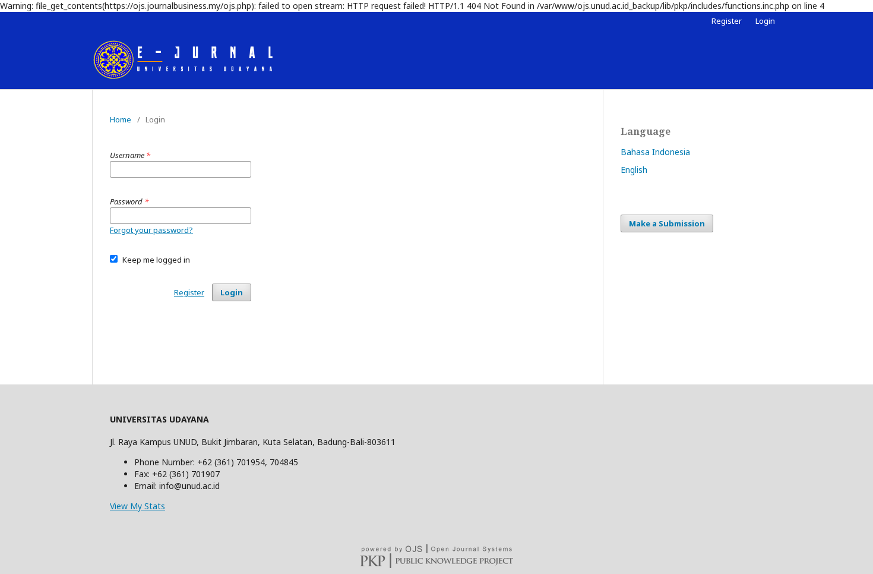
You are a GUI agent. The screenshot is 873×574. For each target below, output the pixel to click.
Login (765, 20)
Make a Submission (667, 223)
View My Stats (137, 506)
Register (726, 20)
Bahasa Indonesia (655, 151)
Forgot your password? (151, 230)
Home (120, 119)
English (634, 169)
